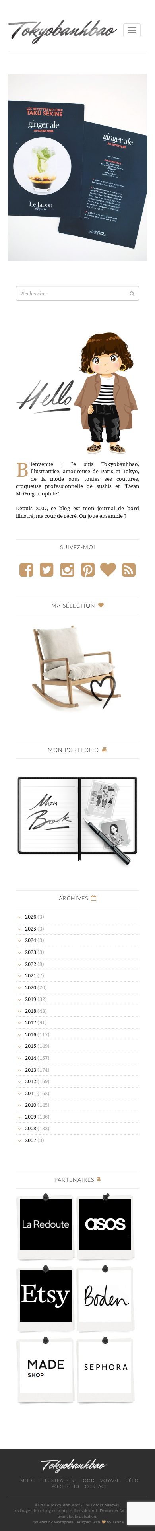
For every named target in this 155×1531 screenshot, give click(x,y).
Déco (132, 1481)
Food (87, 1481)
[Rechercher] (132, 294)
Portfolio (65, 1486)
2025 (30, 928)
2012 (30, 1081)
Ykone (118, 1522)
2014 (30, 1057)
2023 (30, 952)
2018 (30, 1010)
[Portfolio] (77, 817)
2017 (30, 1022)
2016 (30, 1034)
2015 (30, 1045)
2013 (30, 1069)
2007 (30, 1140)
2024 (30, 940)
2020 (30, 987)
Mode (27, 1481)
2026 (30, 916)
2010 (30, 1104)
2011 (30, 1093)
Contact (96, 1486)
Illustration (58, 1481)
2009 (30, 1116)
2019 (30, 999)
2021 (30, 975)
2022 (30, 964)
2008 (30, 1128)
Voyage (110, 1481)
